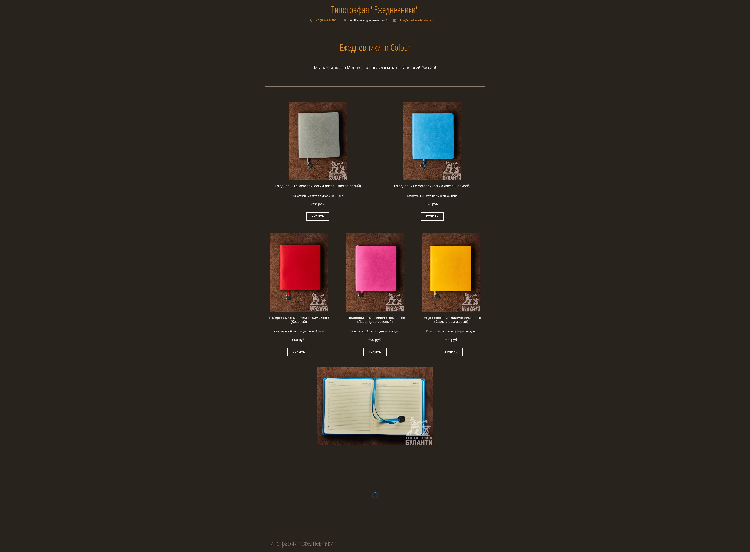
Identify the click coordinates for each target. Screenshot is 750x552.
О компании (344, 33)
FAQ (395, 33)
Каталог (317, 33)
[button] (317, 216)
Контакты (413, 33)
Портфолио (375, 33)
